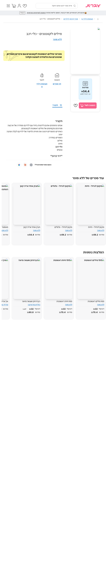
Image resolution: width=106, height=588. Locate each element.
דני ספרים (57, 84)
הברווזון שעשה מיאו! (31, 301)
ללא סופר (57, 39)
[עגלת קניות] (14, 6)
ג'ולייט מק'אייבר (34, 305)
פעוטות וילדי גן (87, 19)
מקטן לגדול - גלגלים (63, 227)
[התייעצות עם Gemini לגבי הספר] (19, 165)
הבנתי (22, 13)
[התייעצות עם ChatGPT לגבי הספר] (31, 165)
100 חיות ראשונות (64, 301)
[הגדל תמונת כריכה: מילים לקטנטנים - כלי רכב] (85, 51)
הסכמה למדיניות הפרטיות (36, 13)
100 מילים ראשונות (96, 301)
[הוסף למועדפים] (75, 105)
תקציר (55, 105)
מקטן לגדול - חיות (96, 227)
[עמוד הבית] (97, 18)
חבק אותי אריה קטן (31, 227)
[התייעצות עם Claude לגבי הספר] (25, 165)
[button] (8, 6)
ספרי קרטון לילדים (70, 19)
